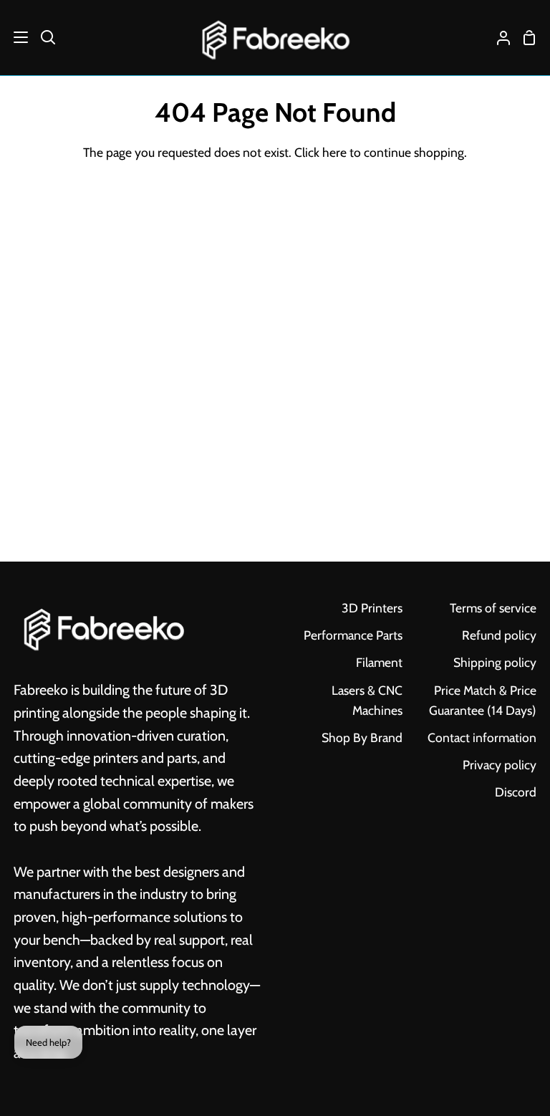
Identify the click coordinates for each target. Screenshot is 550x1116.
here (334, 152)
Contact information (482, 737)
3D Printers (372, 607)
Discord (515, 791)
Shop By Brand (362, 737)
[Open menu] (14, 37)
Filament (379, 662)
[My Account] (498, 37)
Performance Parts (353, 635)
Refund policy (499, 635)
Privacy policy (499, 764)
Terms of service (493, 607)
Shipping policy (494, 662)
